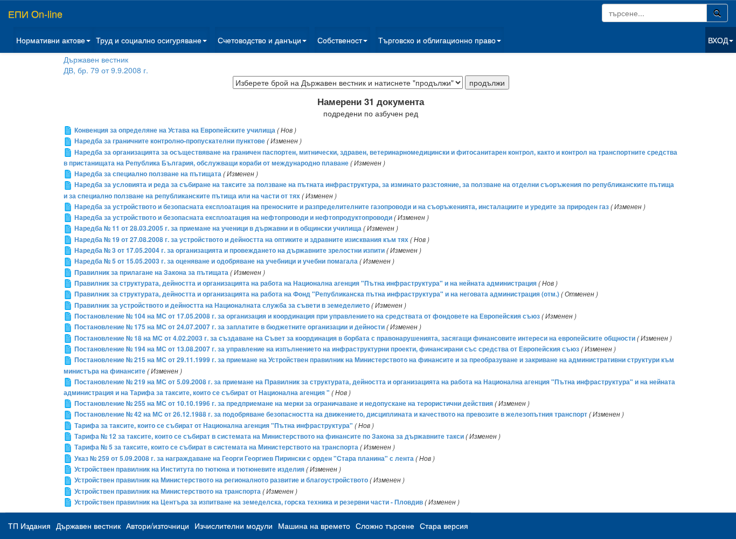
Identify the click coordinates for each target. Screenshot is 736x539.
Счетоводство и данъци (259, 39)
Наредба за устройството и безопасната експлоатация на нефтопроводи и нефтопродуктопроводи (233, 217)
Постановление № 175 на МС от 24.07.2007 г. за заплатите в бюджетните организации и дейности (229, 326)
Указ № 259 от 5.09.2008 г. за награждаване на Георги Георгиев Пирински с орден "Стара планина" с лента (244, 458)
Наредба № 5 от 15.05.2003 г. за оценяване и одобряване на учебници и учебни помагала (216, 261)
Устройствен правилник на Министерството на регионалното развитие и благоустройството (221, 480)
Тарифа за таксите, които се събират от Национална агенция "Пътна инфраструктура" (213, 425)
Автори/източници (157, 525)
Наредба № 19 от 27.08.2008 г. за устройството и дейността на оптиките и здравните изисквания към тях (241, 239)
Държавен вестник (96, 59)
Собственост (339, 39)
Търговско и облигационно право (437, 39)
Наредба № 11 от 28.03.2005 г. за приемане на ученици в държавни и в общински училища (218, 228)
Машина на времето (314, 525)
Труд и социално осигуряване (149, 39)
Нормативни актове (50, 39)
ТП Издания (29, 525)
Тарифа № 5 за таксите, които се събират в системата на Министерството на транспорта (216, 447)
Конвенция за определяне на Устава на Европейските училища (174, 130)
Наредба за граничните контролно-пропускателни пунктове (169, 141)
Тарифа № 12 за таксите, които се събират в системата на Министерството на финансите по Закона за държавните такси (269, 436)
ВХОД (718, 39)
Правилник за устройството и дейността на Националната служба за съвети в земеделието (222, 305)
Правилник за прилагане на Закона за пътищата (151, 272)
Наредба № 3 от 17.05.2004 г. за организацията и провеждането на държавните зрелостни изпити (229, 250)
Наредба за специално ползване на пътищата (147, 173)
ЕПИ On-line (35, 13)
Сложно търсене (385, 525)
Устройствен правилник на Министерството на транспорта (167, 491)
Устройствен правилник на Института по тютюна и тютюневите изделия (189, 469)
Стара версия (444, 525)
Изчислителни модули (234, 525)
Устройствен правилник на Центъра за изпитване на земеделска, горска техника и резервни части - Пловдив (248, 502)
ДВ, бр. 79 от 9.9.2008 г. (106, 70)
